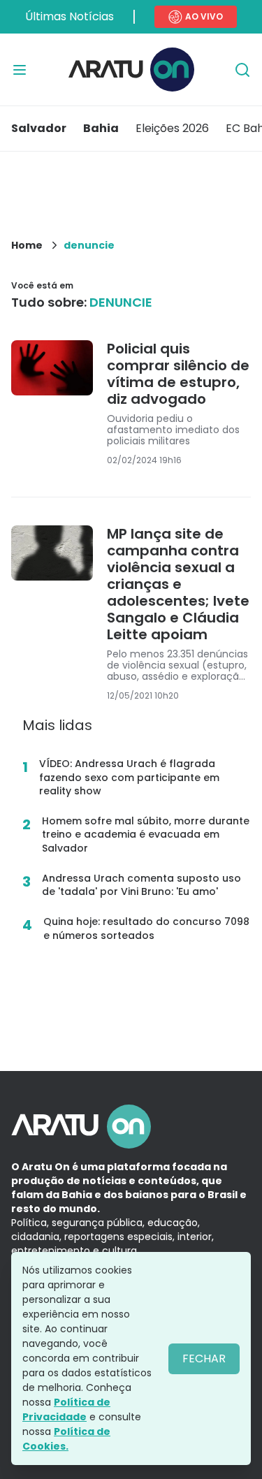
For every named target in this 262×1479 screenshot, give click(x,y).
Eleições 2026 (172, 128)
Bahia (101, 128)
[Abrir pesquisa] (242, 69)
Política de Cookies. (66, 1439)
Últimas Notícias (69, 16)
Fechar (204, 1358)
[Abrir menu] (19, 69)
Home (27, 245)
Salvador (38, 128)
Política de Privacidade (66, 1409)
